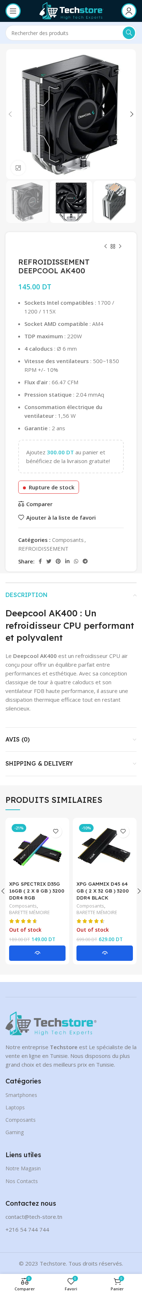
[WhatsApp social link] (76, 561)
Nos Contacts (21, 1181)
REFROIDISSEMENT (43, 548)
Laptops (15, 1107)
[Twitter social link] (49, 561)
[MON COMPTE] (129, 11)
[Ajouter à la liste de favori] (55, 831)
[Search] (129, 33)
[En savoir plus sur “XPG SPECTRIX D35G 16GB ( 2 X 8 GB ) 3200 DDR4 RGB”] (37, 953)
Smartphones (21, 1094)
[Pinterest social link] (58, 561)
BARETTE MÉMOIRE (29, 912)
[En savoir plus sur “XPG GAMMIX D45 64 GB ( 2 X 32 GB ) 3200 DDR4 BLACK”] (104, 953)
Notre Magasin (23, 1168)
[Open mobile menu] (13, 11)
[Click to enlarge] (18, 168)
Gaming (14, 1132)
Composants (68, 539)
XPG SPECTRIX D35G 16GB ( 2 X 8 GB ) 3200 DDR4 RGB (36, 891)
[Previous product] (105, 246)
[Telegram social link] (85, 561)
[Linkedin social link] (67, 561)
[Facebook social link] (40, 561)
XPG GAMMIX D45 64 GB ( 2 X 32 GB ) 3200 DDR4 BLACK (102, 891)
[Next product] (120, 246)
